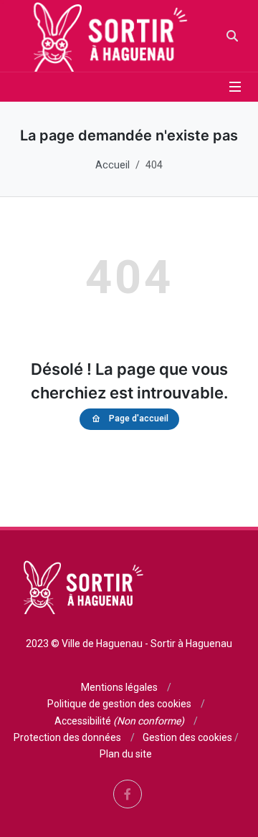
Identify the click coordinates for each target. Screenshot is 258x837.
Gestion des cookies (187, 737)
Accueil (112, 165)
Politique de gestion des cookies (119, 703)
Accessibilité (119, 721)
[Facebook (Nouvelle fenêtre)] (127, 794)
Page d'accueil (138, 418)
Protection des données (67, 737)
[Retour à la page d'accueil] (106, 36)
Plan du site (126, 754)
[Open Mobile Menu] (235, 86)
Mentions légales (119, 687)
